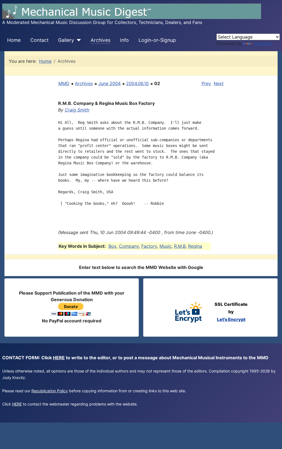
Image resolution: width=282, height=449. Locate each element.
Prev (206, 83)
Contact (39, 40)
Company (129, 246)
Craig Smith (77, 110)
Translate (262, 43)
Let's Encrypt (231, 319)
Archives (100, 40)
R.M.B (180, 246)
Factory (149, 246)
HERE (59, 357)
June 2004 (109, 83)
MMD (63, 83)
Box (112, 246)
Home (14, 40)
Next (219, 83)
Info (124, 40)
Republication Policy (49, 390)
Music (165, 246)
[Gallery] (77, 40)
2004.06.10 (137, 83)
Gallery (66, 40)
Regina (195, 246)
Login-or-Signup (157, 40)
